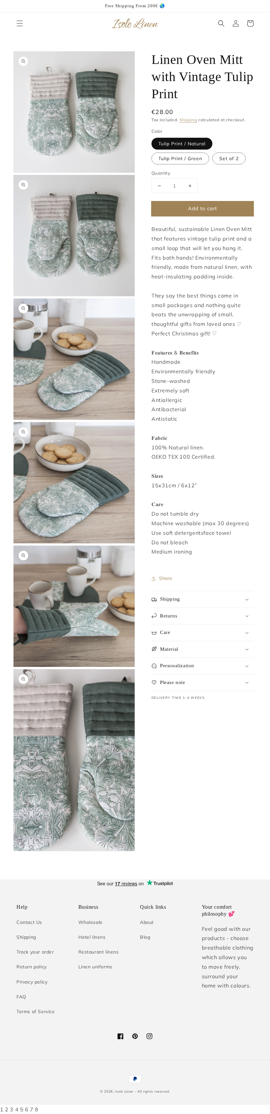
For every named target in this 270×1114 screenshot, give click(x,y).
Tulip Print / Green (180, 158)
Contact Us (29, 922)
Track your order (35, 952)
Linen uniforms (95, 967)
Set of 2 (229, 158)
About (147, 922)
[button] (20, 23)
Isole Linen (124, 1091)
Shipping (188, 119)
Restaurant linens (98, 952)
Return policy (31, 967)
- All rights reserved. (152, 1091)
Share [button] (166, 578)
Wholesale (90, 922)
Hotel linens (92, 937)
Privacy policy (31, 982)
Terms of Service (35, 1011)
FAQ (21, 997)
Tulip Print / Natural (181, 144)
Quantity (160, 173)
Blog (145, 937)
